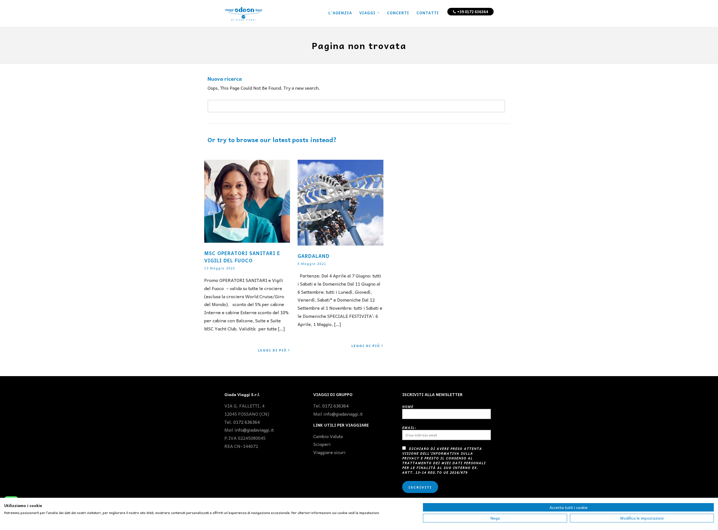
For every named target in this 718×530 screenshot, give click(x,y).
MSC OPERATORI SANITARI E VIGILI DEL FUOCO (242, 256)
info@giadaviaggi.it (254, 429)
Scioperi (322, 444)
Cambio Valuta (328, 436)
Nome (407, 406)
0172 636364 (246, 421)
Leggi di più (272, 350)
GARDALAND (314, 256)
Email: (409, 427)
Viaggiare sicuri (329, 452)
